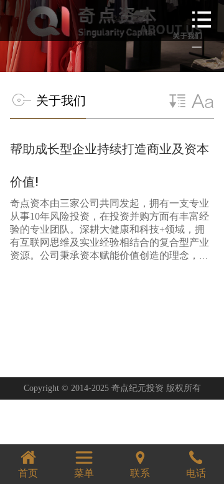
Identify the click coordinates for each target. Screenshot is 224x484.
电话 (196, 473)
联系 (140, 473)
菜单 (84, 473)
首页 (28, 473)
